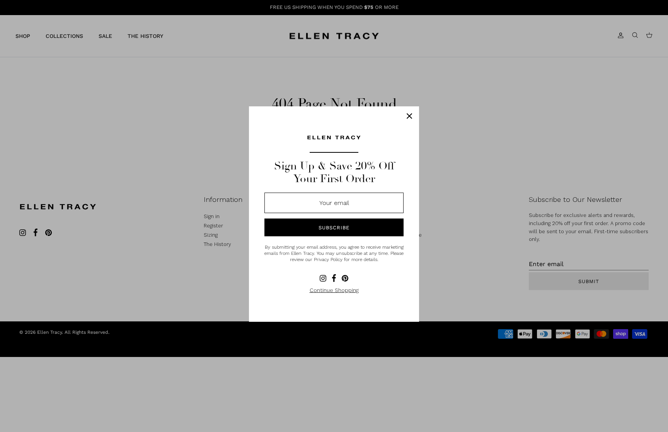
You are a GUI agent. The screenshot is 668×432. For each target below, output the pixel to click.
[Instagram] (323, 278)
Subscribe (334, 228)
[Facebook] (334, 278)
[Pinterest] (345, 278)
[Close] (409, 116)
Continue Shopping (334, 290)
